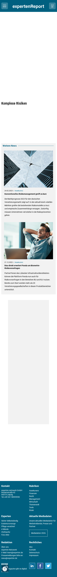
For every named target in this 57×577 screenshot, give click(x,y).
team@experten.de (15, 552)
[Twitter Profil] (48, 566)
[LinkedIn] (32, 566)
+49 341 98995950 (12, 497)
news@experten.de (9, 558)
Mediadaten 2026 (38, 533)
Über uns (5, 547)
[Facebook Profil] (40, 566)
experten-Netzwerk (9, 550)
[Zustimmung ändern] (5, 568)
